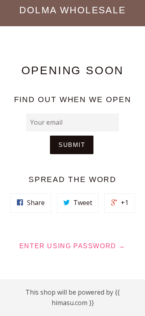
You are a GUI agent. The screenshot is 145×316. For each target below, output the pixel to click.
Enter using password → (72, 246)
